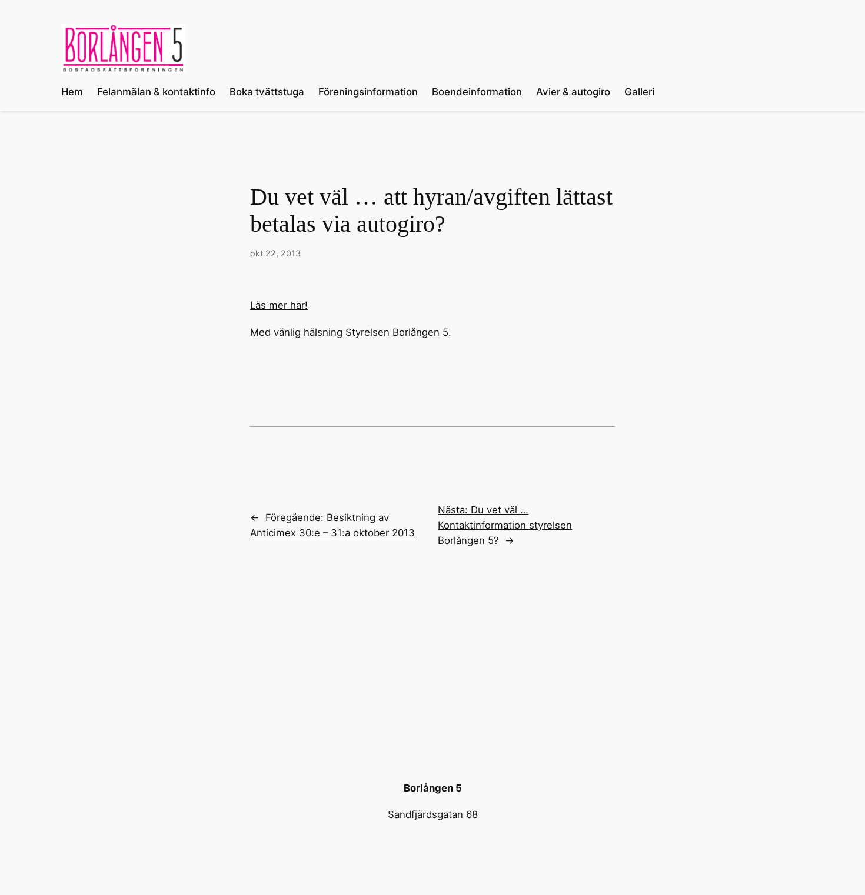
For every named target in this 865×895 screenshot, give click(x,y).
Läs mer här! (279, 305)
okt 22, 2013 (275, 253)
